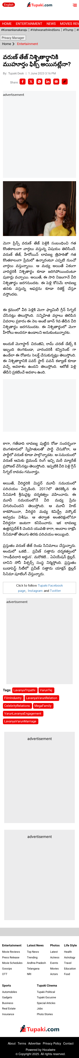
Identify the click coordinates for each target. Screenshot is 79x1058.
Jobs (40, 1008)
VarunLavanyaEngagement (23, 713)
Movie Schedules (12, 962)
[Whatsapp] (39, 81)
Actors (54, 974)
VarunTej (46, 690)
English (8, 4)
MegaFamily (43, 706)
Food (67, 974)
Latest (54, 951)
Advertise (34, 1043)
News (51, 24)
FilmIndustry (13, 698)
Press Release (10, 957)
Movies (54, 968)
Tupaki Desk (16, 73)
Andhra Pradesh (36, 962)
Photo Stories (45, 1014)
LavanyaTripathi (24, 690)
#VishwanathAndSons (45, 30)
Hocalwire (48, 1049)
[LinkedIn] (48, 81)
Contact (68, 1043)
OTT (4, 974)
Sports (6, 985)
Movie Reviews (11, 951)
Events (54, 962)
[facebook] (22, 81)
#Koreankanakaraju (14, 30)
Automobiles (9, 991)
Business (7, 1003)
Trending (32, 957)
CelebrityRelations (17, 706)
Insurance (8, 1014)
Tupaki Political (46, 991)
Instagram (35, 590)
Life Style (70, 945)
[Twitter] (31, 81)
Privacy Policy (52, 1043)
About (12, 1043)
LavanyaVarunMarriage (20, 721)
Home (7, 24)
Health (68, 951)
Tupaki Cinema (47, 985)
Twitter (55, 590)
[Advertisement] (39, 137)
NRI (29, 974)
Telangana (33, 968)
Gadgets (7, 997)
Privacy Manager (13, 38)
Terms (22, 1043)
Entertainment (29, 24)
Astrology (69, 957)
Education (70, 968)
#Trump (68, 30)
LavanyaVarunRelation (42, 698)
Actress (54, 957)
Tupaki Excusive (46, 997)
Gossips (7, 968)
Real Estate (9, 1008)
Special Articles (46, 1003)
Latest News (35, 945)
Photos (55, 945)
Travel (67, 962)
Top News (33, 951)
